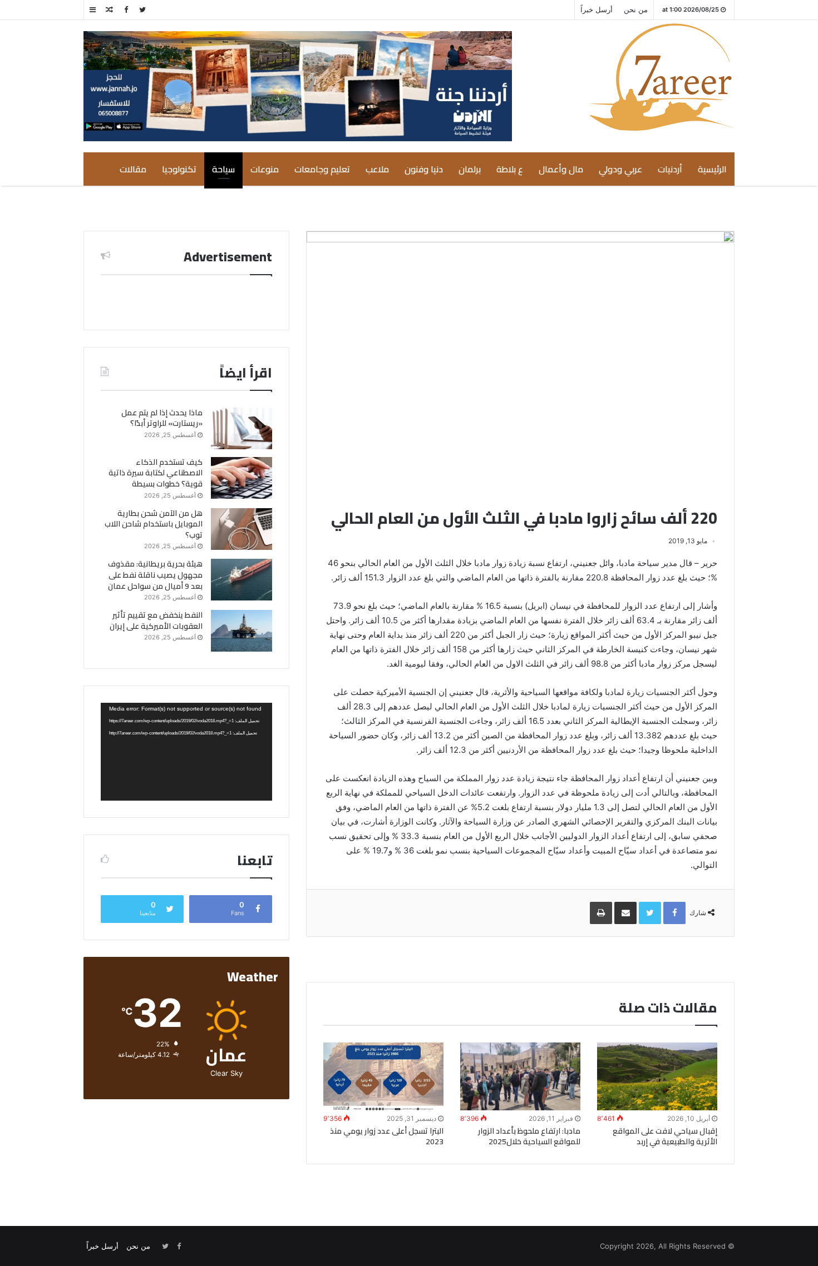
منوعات (264, 169)
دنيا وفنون (424, 169)
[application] (186, 752)
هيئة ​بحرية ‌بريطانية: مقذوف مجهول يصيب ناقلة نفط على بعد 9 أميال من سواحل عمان (155, 575)
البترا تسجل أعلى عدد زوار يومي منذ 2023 (387, 1136)
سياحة (223, 169)
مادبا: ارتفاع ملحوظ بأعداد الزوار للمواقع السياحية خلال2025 (529, 1136)
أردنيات (670, 169)
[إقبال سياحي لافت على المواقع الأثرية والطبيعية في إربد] (657, 1076)
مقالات (133, 169)
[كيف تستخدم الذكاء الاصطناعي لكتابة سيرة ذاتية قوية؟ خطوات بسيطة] (241, 478)
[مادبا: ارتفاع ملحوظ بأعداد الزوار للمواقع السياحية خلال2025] (520, 1076)
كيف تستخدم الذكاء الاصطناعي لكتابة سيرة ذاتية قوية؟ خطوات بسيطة (156, 473)
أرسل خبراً (596, 9)
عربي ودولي (620, 169)
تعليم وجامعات (322, 169)
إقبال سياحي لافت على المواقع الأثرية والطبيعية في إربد (665, 1136)
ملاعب (377, 169)
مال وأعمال (561, 169)
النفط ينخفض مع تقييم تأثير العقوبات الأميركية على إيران (156, 620)
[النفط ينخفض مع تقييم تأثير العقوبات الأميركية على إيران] (241, 631)
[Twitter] (142, 9)
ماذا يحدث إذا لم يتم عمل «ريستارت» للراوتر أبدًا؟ (162, 418)
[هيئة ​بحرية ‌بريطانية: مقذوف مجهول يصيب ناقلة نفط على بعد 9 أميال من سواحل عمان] (241, 579)
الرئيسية (712, 169)
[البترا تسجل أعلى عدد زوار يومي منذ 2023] (383, 1076)
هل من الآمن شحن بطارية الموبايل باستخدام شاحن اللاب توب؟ (154, 524)
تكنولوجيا (179, 169)
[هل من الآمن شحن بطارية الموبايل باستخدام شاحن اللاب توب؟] (241, 529)
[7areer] (662, 77)
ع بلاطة (509, 169)
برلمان (470, 169)
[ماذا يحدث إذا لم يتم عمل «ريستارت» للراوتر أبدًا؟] (241, 428)
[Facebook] (125, 9)
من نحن (636, 9)
